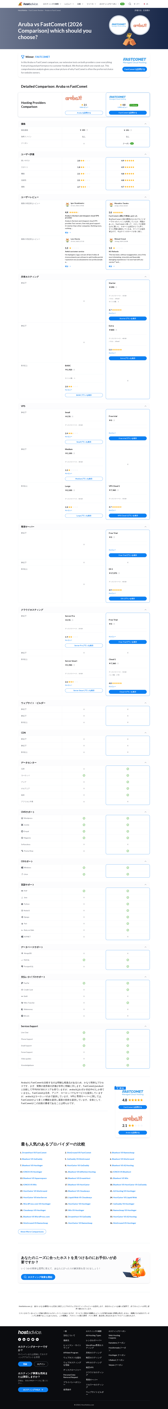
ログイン (41, 1364)
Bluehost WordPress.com (36, 1216)
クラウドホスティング (95, 1373)
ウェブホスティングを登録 (72, 1363)
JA (147, 4)
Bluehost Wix (120, 1178)
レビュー (68, 4)
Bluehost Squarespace (35, 1178)
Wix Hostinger (76, 1210)
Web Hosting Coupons (114, 1336)
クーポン (128, 143)
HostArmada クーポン (117, 1348)
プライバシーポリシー (72, 1383)
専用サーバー (92, 1379)
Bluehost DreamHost (79, 1178)
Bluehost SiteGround (123, 1159)
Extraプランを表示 (127, 358)
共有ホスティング (94, 1352)
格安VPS (89, 1367)
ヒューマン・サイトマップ (72, 1346)
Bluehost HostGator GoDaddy (130, 1184)
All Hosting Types (93, 1335)
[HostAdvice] (28, 4)
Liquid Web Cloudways (80, 1197)
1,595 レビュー (123, 107)
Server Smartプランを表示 (83, 690)
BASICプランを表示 (84, 395)
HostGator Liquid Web (125, 1197)
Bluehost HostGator (79, 1184)
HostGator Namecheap (80, 1223)
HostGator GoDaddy (78, 1165)
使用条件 (67, 1389)
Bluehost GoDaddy (32, 1159)
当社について (69, 1335)
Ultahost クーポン (116, 1360)
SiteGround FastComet (79, 1152)
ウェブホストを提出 (72, 1357)
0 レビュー (112, 313)
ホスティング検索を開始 (40, 1277)
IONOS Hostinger (32, 1172)
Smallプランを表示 (83, 442)
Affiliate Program (70, 1352)
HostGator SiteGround (35, 1191)
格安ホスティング (94, 1357)
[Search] (130, 4)
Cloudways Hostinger (34, 1210)
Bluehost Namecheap (123, 1152)
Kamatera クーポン (117, 1343)
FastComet (42, 56)
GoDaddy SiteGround (78, 1159)
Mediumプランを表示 (83, 479)
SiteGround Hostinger (124, 1223)
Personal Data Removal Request (70, 1376)
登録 (25, 1364)
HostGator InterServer (35, 1197)
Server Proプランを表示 (83, 645)
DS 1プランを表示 (128, 598)
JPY (136, 4)
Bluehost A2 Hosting (123, 1165)
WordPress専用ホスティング (94, 1346)
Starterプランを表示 (128, 318)
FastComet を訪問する (134, 69)
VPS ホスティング (94, 1362)
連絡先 (66, 1340)
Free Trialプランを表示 (128, 555)
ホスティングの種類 (51, 4)
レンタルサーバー (94, 1340)
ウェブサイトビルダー (95, 1393)
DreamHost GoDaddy (79, 1216)
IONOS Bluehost (122, 1172)
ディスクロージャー (72, 1370)
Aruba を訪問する (84, 113)
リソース (90, 4)
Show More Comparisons (32, 1231)
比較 (79, 4)
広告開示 (146, 10)
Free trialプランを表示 (128, 438)
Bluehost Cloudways (79, 1191)
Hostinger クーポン (117, 1355)
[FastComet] (134, 61)
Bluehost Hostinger (32, 1165)
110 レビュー (84, 107)
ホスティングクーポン (111, 4)
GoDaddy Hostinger (123, 1204)
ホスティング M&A (31, 1389)
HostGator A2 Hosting (125, 1216)
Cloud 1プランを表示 (128, 692)
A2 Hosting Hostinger (124, 1191)
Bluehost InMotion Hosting (82, 1172)
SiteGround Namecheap (35, 1223)
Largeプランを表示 (83, 516)
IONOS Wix (30, 1184)
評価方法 (138, 10)
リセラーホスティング (95, 1385)
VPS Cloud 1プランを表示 (128, 515)
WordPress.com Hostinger (37, 1204)
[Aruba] (84, 98)
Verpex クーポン (116, 1365)
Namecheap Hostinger (125, 1210)
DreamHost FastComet (34, 1152)
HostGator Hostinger (79, 1204)
